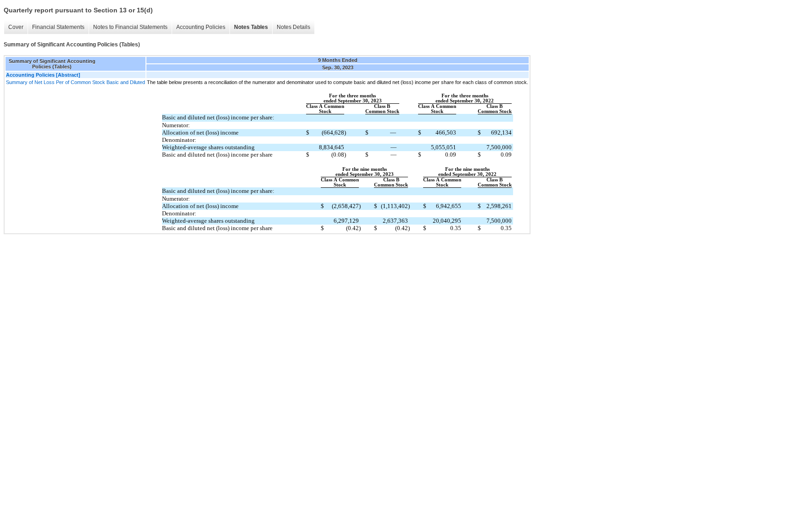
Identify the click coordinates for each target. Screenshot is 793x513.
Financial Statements (58, 27)
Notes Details (293, 27)
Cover (15, 27)
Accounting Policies (200, 27)
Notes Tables (251, 27)
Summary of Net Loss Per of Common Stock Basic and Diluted (75, 82)
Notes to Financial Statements (130, 27)
